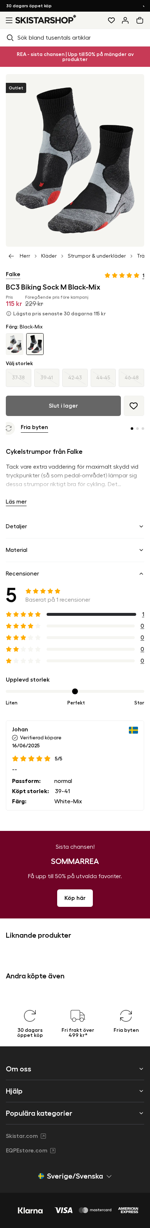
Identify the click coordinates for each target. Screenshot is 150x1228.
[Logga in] (125, 20)
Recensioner (22, 574)
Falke (13, 274)
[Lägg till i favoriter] (134, 406)
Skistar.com (22, 1136)
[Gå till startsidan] (45, 19)
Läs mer (16, 502)
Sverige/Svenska (75, 1176)
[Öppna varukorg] (141, 20)
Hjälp (14, 1091)
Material (16, 550)
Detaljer (16, 526)
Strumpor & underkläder (97, 256)
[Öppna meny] (7, 20)
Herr (25, 256)
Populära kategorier (39, 1113)
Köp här (75, 898)
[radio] (18, 378)
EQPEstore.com (26, 1151)
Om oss (18, 1069)
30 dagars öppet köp (35, 6)
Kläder (49, 256)
